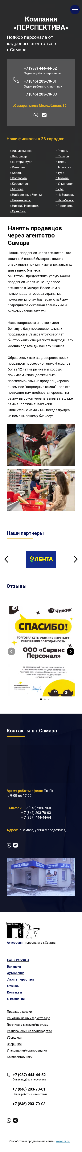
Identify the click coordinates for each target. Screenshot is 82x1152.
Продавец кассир (19, 1011)
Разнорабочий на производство (29, 1031)
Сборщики (14, 1044)
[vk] (44, 115)
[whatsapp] (36, 115)
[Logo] (23, 930)
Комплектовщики (19, 1057)
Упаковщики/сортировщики (27, 1050)
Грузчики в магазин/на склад (27, 1024)
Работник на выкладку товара (28, 1018)
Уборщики (14, 1037)
